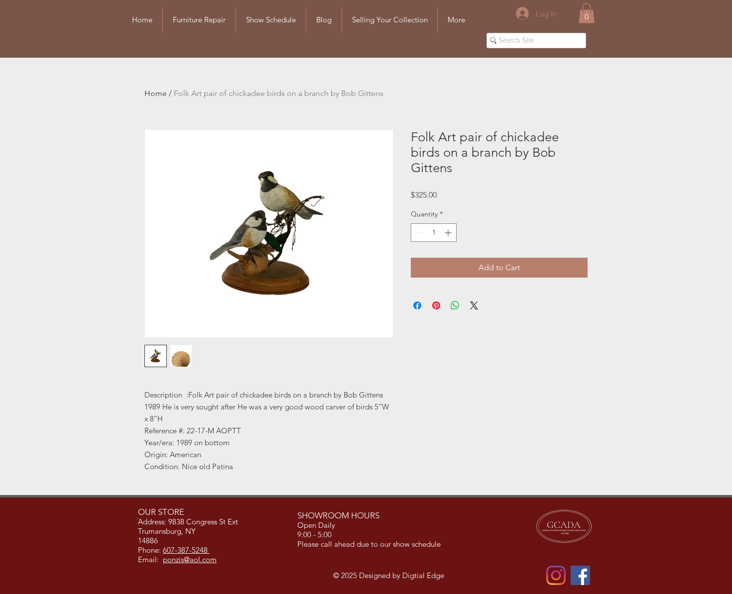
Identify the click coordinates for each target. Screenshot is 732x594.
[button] (586, 13)
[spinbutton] (434, 232)
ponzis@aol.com (190, 559)
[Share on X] (474, 305)
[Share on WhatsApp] (455, 305)
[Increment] (449, 232)
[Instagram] (556, 575)
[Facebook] (580, 575)
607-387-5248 (186, 550)
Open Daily (317, 525)
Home (155, 93)
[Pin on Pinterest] (436, 305)
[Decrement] (418, 232)
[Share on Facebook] (417, 305)
